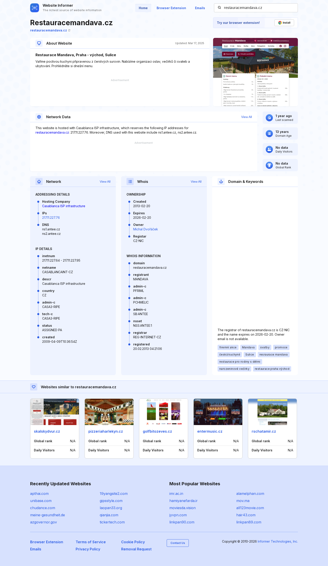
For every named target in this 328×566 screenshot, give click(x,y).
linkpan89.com (248, 522)
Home (143, 8)
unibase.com (41, 500)
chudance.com (42, 508)
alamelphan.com (250, 493)
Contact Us (177, 543)
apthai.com (39, 493)
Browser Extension (171, 8)
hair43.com (245, 515)
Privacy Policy (88, 549)
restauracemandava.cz (48, 30)
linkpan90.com (181, 522)
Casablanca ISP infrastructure (63, 206)
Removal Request (136, 549)
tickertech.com (112, 522)
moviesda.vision (182, 508)
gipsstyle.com (111, 500)
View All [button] (246, 117)
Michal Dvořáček (145, 229)
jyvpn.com (178, 515)
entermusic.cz (209, 431)
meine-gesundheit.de (47, 515)
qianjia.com (109, 515)
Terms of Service (91, 542)
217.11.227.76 (51, 217)
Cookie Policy (133, 542)
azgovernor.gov (43, 522)
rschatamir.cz (264, 431)
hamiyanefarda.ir (183, 500)
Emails (200, 8)
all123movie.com (250, 508)
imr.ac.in (176, 493)
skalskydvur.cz (47, 431)
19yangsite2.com (114, 493)
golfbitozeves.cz (157, 431)
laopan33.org (111, 508)
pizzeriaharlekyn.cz (105, 431)
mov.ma (242, 500)
